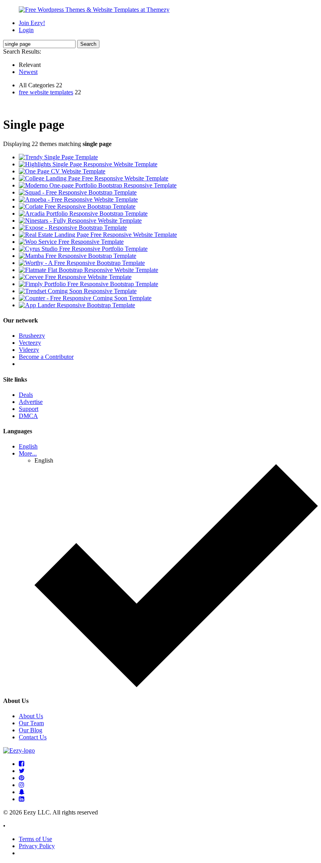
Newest (28, 71)
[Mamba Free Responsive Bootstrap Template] (77, 255)
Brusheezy (32, 335)
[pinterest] (21, 778)
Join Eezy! (32, 23)
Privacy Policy (37, 846)
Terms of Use (35, 839)
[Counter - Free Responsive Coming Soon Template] (85, 298)
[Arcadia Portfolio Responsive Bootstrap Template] (83, 213)
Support (28, 408)
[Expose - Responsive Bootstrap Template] (73, 227)
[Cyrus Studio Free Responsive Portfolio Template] (83, 248)
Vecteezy (30, 342)
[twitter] (22, 771)
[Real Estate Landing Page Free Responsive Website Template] (98, 234)
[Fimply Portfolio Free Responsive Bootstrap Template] (88, 284)
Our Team (31, 723)
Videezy (29, 349)
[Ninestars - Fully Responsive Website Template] (80, 220)
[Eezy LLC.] (19, 750)
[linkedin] (21, 799)
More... (28, 453)
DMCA (28, 416)
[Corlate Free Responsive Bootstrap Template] (77, 206)
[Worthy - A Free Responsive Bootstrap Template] (82, 262)
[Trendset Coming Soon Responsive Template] (78, 291)
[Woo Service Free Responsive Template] (71, 241)
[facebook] (21, 763)
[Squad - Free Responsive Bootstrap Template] (78, 192)
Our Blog (30, 730)
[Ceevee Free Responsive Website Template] (75, 277)
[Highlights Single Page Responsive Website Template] (88, 164)
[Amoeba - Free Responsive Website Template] (78, 199)
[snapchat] (22, 792)
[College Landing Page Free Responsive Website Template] (93, 178)
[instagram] (21, 785)
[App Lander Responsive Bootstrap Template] (77, 305)
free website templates (46, 92)
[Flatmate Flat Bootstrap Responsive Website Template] (88, 270)
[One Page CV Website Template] (62, 171)
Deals (26, 394)
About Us (31, 716)
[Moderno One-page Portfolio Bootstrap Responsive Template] (98, 185)
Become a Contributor (46, 356)
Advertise (31, 401)
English (28, 446)
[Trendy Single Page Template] (58, 157)
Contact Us (33, 737)
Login (26, 30)
